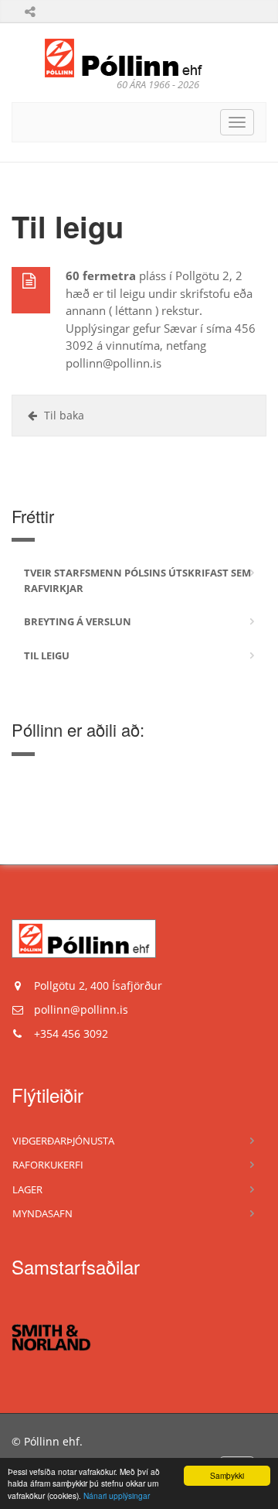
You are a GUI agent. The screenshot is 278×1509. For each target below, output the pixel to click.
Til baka (62, 415)
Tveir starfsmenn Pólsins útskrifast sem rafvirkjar (137, 580)
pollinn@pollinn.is (81, 1009)
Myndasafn (42, 1213)
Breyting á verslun (77, 621)
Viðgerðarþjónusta (63, 1141)
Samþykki (227, 1475)
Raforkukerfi (47, 1165)
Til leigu (47, 655)
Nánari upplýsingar (116, 1495)
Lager (27, 1189)
